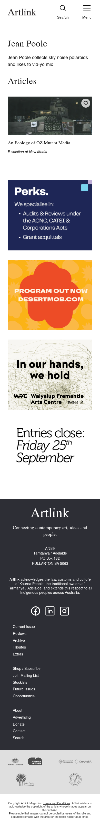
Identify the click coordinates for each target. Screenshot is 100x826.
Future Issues (24, 689)
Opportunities (24, 695)
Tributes (19, 647)
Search (18, 737)
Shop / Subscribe (27, 668)
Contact (19, 730)
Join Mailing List (26, 675)
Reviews (19, 633)
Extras (18, 654)
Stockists (20, 682)
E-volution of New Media (27, 151)
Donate (19, 724)
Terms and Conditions (56, 803)
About (17, 710)
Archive (19, 640)
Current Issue (24, 626)
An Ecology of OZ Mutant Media (39, 143)
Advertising (22, 717)
